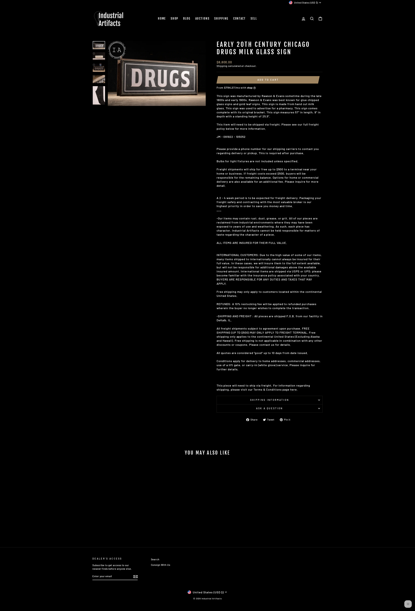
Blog (186, 18)
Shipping (221, 18)
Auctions (202, 18)
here (293, 389)
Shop (174, 18)
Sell (254, 18)
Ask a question (269, 408)
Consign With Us (160, 564)
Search (155, 559)
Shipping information (269, 400)
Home (162, 18)
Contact (239, 18)
